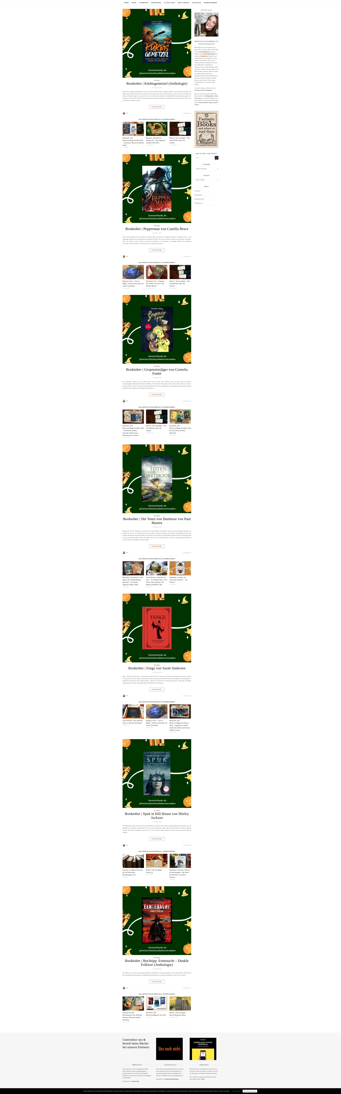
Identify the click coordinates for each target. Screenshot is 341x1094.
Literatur (143, 2)
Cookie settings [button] (236, 1091)
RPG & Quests (183, 2)
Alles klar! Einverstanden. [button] (250, 1091)
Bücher (157, 80)
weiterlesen (157, 107)
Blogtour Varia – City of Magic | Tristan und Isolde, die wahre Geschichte (133, 283)
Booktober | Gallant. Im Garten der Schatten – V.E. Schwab (179, 579)
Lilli (127, 113)
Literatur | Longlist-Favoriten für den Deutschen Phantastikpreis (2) (133, 872)
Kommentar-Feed (199, 199)
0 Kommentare (187, 113)
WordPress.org (198, 203)
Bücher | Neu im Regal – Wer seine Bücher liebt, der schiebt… (180, 140)
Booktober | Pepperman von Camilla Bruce (156, 229)
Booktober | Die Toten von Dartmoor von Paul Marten (157, 521)
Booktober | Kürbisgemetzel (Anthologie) (156, 83)
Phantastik (156, 2)
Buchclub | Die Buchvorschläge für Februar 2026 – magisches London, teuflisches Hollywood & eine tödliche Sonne (180, 725)
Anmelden (197, 191)
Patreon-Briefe (210, 2)
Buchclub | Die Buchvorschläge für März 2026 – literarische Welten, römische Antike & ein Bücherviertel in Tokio (133, 430)
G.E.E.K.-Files (169, 2)
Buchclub (196, 2)
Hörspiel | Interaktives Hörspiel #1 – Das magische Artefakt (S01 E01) (155, 140)
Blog (134, 2)
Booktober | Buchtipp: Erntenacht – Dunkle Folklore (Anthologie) (157, 963)
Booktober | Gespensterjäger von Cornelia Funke (157, 371)
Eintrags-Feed (198, 195)
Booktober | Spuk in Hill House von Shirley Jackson (157, 816)
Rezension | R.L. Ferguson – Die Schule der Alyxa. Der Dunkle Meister (156, 283)
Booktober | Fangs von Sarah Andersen (157, 668)
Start (126, 2)
